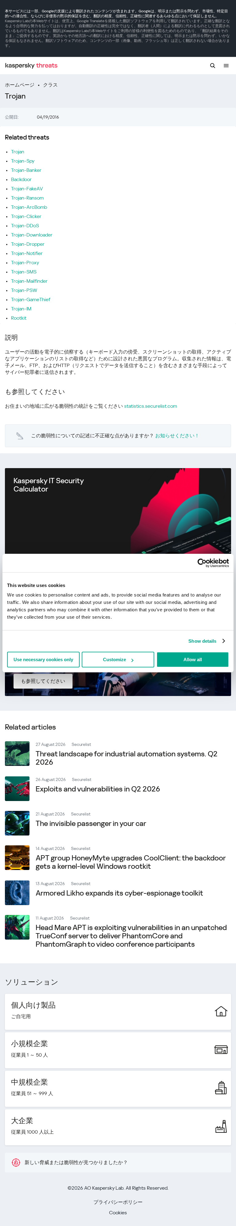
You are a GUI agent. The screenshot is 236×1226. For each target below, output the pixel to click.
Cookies (118, 1213)
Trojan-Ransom (27, 198)
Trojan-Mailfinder (29, 281)
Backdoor (21, 179)
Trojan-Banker (26, 170)
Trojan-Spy (22, 161)
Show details (202, 641)
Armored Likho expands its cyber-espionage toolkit (119, 893)
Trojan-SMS (24, 272)
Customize (114, 659)
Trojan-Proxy (25, 262)
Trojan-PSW (24, 290)
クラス (50, 85)
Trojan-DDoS (25, 226)
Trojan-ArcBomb (29, 207)
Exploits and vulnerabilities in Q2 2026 (98, 789)
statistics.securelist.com (150, 406)
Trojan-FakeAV (27, 189)
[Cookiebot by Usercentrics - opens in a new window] (202, 563)
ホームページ (19, 85)
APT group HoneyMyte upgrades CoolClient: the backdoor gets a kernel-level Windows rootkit (131, 862)
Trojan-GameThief (30, 299)
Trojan (17, 152)
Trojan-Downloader (32, 235)
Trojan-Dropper (28, 244)
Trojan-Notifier (27, 253)
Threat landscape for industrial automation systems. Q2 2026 (127, 758)
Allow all (192, 659)
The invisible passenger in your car (91, 823)
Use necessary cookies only (43, 659)
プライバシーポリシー (118, 1202)
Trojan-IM (21, 309)
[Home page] (31, 66)
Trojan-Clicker (26, 216)
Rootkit (18, 318)
